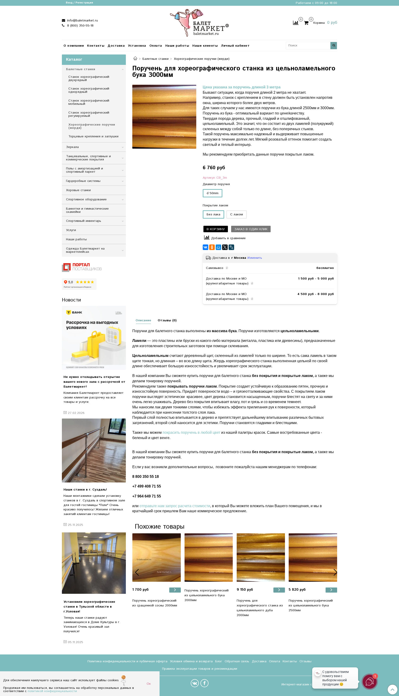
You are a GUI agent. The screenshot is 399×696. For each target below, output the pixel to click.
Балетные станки (155, 59)
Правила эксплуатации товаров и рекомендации (199, 668)
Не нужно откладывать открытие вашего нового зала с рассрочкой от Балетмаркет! (94, 382)
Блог (218, 661)
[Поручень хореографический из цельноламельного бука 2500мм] (313, 557)
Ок (149, 683)
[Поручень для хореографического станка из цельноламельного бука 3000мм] (164, 117)
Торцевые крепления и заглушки (93, 136)
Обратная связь (237, 661)
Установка (137, 45)
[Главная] (135, 59)
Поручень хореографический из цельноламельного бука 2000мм (206, 595)
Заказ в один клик (250, 229)
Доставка (116, 45)
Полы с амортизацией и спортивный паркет (84, 170)
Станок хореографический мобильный (88, 102)
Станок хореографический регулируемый (88, 114)
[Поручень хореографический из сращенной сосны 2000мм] (156, 557)
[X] (225, 247)
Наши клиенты (205, 45)
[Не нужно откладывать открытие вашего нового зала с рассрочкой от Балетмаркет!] (94, 338)
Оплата (155, 45)
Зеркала (72, 147)
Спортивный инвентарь (83, 221)
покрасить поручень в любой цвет (191, 432)
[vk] (195, 683)
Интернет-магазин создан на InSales (309, 684)
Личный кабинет (235, 45)
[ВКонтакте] (205, 247)
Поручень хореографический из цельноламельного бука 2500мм (311, 605)
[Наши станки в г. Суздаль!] (94, 450)
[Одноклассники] (212, 247)
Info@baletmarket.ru (82, 20)
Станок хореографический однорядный (88, 90)
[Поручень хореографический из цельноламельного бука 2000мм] (208, 557)
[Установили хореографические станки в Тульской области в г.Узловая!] (94, 563)
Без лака (213, 214)
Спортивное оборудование (86, 199)
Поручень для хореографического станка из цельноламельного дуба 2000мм (260, 608)
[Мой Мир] (218, 247)
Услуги (71, 230)
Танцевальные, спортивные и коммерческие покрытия (88, 158)
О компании (73, 45)
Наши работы (177, 45)
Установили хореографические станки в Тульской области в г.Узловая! (89, 607)
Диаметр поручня (216, 184)
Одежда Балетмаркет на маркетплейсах (85, 250)
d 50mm (212, 193)
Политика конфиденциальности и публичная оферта (127, 661)
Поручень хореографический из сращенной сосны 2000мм (154, 603)
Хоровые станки (78, 190)
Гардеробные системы (83, 181)
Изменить (255, 258)
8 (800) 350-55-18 (80, 25)
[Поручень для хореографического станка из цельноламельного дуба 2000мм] (261, 557)
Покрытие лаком (215, 205)
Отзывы (305, 661)
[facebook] (204, 683)
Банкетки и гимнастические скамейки (87, 210)
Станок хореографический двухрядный (88, 78)
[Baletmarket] (199, 22)
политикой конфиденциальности (52, 691)
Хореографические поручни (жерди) (202, 59)
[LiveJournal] (231, 247)
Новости (71, 300)
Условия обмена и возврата (191, 661)
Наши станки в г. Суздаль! (85, 489)
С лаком (236, 214)
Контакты (95, 45)
